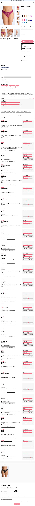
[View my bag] (31, 2)
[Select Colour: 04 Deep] (24, 16)
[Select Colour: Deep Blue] (31, 20)
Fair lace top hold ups (9, 38)
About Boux (18, 496)
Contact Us (2, 497)
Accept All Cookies (17, 504)
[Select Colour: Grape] (31, 16)
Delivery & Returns (24, 60)
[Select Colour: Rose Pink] (22, 20)
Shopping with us (11, 496)
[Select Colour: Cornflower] (27, 20)
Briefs (8, 4)
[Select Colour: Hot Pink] (24, 20)
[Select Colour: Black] (22, 16)
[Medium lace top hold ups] (17, 33)
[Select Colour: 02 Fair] (27, 16)
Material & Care (28, 51)
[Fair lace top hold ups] (10, 33)
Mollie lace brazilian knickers (4, 478)
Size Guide (32, 26)
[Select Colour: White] (29, 16)
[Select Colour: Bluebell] (24, 23)
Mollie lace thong (3, 38)
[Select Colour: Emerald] (27, 23)
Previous (1, 15)
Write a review (30, 9)
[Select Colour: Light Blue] (22, 23)
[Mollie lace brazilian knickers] (7, 15)
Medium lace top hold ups (16, 38)
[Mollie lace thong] (3, 33)
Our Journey (26, 496)
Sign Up (16, 491)
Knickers (5, 4)
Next (14, 15)
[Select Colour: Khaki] (29, 20)
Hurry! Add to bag (27, 41)
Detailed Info (23, 51)
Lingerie (2, 4)
